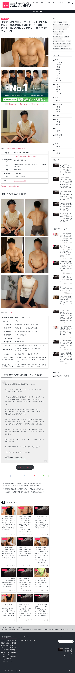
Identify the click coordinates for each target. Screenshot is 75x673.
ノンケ (56, 31)
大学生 (69, 41)
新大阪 (59, 91)
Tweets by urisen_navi (28, 640)
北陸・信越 (61, 3)
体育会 (67, 36)
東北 (54, 3)
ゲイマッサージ (65, 26)
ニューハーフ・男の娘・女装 (60, 29)
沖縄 (58, 107)
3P (55, 22)
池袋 (58, 69)
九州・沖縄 (35, 3)
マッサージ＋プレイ (59, 36)
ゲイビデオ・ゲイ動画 (62, 376)
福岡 (58, 109)
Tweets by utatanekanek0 (10, 186)
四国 (22, 6)
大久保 (59, 64)
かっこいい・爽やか (59, 24)
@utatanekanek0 (20, 181)
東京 (17, 3)
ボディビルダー (58, 34)
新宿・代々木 (5, 18)
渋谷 (58, 67)
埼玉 (58, 122)
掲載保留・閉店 (67, 43)
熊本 (58, 111)
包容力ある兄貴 (58, 38)
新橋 (58, 78)
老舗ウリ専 (57, 48)
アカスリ (68, 24)
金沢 (58, 140)
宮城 (58, 131)
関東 (49, 3)
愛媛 (58, 153)
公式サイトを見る (25, 467)
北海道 (43, 3)
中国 (17, 6)
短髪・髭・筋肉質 (58, 46)
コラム (57, 372)
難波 (58, 89)
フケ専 (61, 31)
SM (65, 22)
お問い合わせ (21, 670)
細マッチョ (67, 46)
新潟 (58, 137)
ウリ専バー (57, 26)
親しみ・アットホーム (66, 48)
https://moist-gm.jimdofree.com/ (17, 148)
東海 (28, 3)
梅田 (58, 87)
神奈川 (59, 124)
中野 (58, 73)
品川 (58, 76)
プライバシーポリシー (9, 670)
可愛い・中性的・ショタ (60, 41)
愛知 (58, 100)
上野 (58, 71)
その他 (59, 80)
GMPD (60, 22)
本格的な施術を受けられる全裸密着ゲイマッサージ (27, 104)
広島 (58, 146)
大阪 (22, 3)
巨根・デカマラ (58, 43)
